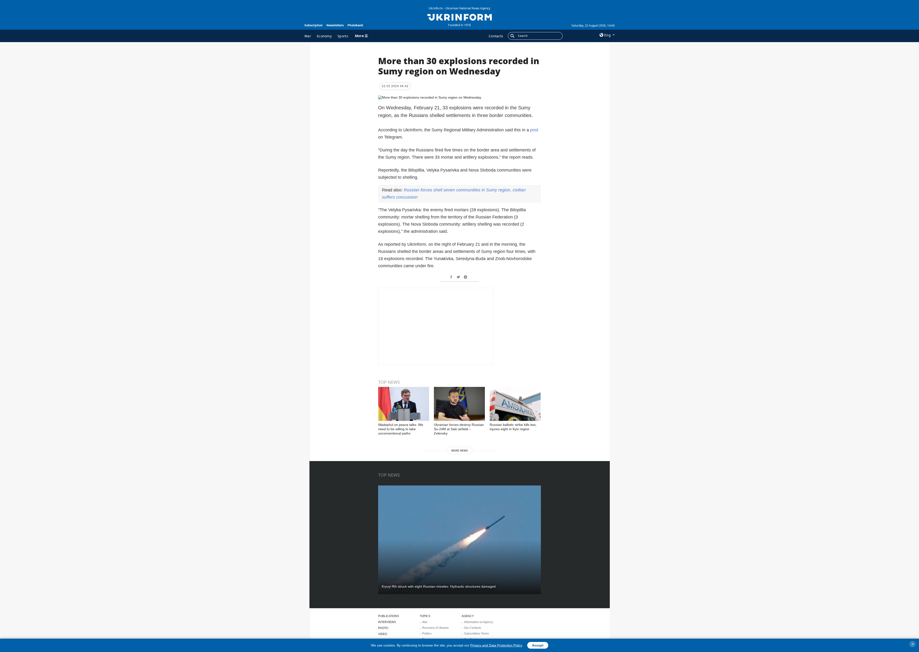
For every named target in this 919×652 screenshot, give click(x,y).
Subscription (313, 25)
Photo (383, 628)
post (534, 130)
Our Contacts (472, 628)
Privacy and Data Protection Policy (496, 645)
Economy (324, 36)
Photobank (355, 25)
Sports (342, 36)
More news (459, 450)
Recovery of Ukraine (435, 628)
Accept (538, 645)
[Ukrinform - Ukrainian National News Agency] (459, 16)
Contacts (496, 36)
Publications (388, 616)
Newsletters (335, 25)
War (307, 36)
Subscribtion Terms (476, 633)
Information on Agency (478, 622)
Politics (426, 633)
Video (382, 634)
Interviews (387, 622)
